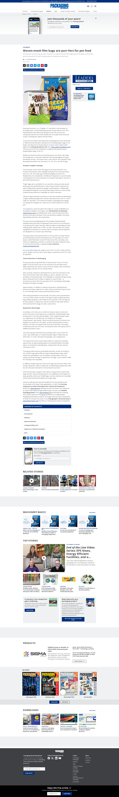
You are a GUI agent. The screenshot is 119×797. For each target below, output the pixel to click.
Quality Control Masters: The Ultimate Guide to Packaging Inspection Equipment (49, 532)
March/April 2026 (69, 697)
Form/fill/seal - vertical (30, 528)
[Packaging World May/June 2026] (50, 684)
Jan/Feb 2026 (88, 697)
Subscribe (54, 702)
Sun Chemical (28, 414)
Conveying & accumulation (86, 488)
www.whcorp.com (29, 213)
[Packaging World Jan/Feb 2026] (88, 684)
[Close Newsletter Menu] (96, 18)
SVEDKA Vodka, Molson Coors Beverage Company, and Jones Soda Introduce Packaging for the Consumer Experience (31, 589)
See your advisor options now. (73, 619)
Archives (65, 702)
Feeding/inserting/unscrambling (88, 528)
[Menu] (95, 6)
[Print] (24, 65)
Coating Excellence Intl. (31, 425)
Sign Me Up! (75, 26)
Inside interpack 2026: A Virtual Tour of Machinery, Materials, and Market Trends (31, 729)
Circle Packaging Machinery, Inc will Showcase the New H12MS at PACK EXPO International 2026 (84, 654)
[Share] (31, 65)
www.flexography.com (30, 401)
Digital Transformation (30, 726)
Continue (67, 793)
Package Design (27, 586)
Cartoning (63, 528)
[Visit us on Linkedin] (56, 758)
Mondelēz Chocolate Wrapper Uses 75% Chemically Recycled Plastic (66, 589)
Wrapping (63, 586)
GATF (25, 433)
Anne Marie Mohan (31, 59)
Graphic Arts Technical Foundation (34, 429)
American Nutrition (30, 421)
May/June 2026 (50, 697)
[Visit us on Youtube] (60, 758)
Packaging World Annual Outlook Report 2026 (79, 97)
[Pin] (42, 65)
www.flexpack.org (45, 392)
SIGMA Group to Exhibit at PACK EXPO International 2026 (58, 649)
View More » (92, 512)
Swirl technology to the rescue (30, 490)
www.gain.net (35, 388)
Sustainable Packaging (73, 544)
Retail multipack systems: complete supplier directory (87, 729)
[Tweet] (38, 65)
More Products (79, 661)
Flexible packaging (28, 488)
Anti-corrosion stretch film (50, 489)
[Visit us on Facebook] (49, 758)
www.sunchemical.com (31, 246)
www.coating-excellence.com (60, 147)
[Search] (91, 6)
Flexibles (26, 47)
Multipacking (83, 726)
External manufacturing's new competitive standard (68, 729)
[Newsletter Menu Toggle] (88, 6)
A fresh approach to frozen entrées (68, 490)
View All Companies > (84, 88)
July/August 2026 (31, 697)
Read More (30, 610)
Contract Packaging (66, 726)
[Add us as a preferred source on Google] (45, 65)
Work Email (37, 455)
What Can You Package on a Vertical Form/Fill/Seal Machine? (31, 531)
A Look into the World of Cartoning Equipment (68, 531)
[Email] (28, 65)
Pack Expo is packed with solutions (87, 490)
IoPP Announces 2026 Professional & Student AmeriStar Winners (49, 589)
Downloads (45, 726)
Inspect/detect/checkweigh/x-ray (50, 529)
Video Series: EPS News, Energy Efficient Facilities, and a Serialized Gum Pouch (80, 552)
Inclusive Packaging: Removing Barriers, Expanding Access (48, 729)
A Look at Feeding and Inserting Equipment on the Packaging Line (86, 531)
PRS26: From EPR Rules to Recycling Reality (87, 589)
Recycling (81, 586)
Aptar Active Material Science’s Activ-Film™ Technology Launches (83, 648)
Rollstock (27, 417)
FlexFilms (27, 410)
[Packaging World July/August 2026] (31, 684)
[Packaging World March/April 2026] (69, 684)
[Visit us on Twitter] (52, 758)
